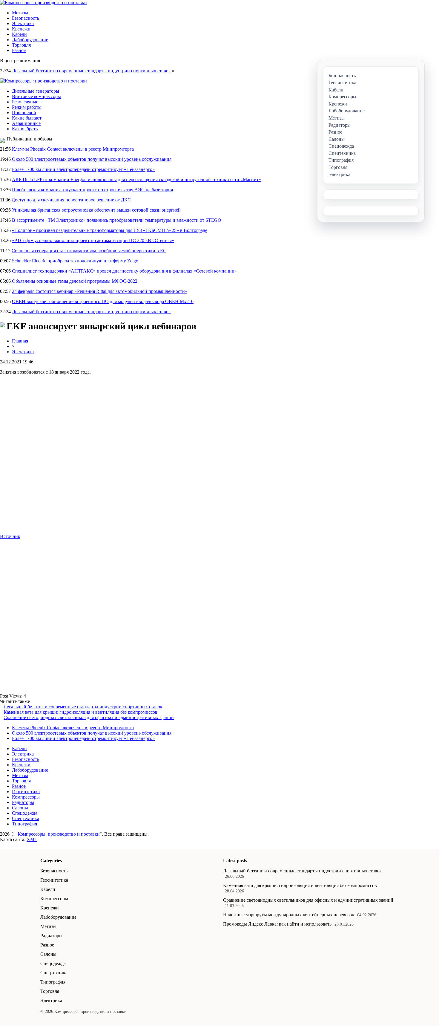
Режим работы (27, 107)
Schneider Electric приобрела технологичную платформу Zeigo (75, 260)
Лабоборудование (30, 39)
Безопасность (25, 18)
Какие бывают (27, 117)
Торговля (21, 45)
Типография (24, 823)
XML (32, 839)
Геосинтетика (26, 791)
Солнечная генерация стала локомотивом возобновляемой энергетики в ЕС (89, 250)
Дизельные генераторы (35, 91)
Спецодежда (24, 813)
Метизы (20, 12)
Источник (10, 536)
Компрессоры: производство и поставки (59, 834)
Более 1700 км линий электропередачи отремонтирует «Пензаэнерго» (83, 169)
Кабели (19, 34)
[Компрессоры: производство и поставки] (43, 2)
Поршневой (24, 112)
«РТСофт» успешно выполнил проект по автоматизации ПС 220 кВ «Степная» (93, 240)
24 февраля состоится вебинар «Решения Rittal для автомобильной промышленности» (99, 291)
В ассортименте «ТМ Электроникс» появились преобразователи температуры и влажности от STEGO (116, 220)
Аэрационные (26, 123)
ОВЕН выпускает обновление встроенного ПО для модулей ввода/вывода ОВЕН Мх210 (103, 301)
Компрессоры (26, 796)
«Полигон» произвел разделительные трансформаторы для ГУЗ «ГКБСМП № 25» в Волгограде (109, 230)
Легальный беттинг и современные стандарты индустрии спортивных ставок (91, 70)
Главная (20, 340)
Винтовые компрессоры (36, 96)
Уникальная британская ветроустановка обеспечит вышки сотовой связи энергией (96, 209)
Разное (19, 50)
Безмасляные (25, 101)
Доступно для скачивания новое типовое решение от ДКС (71, 199)
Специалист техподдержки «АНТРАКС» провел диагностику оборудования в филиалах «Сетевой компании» (124, 270)
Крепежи (21, 28)
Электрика (23, 23)
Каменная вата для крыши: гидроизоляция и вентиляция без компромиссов (80, 712)
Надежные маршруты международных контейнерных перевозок (288, 914)
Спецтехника (25, 818)
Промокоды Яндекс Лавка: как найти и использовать (277, 923)
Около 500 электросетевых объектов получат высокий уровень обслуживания (91, 159)
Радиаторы (23, 802)
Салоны (20, 807)
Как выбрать (25, 128)
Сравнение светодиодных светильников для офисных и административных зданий (89, 717)
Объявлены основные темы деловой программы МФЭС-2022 (74, 281)
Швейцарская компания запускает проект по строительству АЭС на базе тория (92, 189)
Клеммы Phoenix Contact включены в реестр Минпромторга (73, 149)
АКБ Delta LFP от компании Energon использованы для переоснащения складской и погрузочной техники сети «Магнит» (136, 179)
